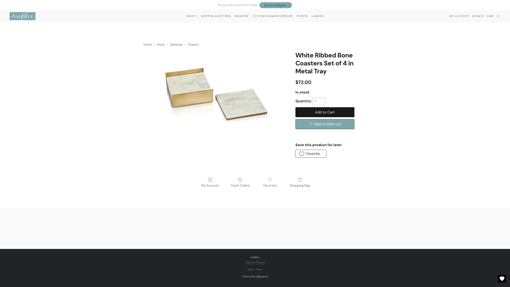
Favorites (270, 185)
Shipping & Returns (216, 16)
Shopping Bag (300, 185)
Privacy (250, 262)
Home (147, 44)
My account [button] (459, 16)
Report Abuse (255, 269)
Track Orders (240, 185)
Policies (260, 262)
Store (161, 44)
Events (302, 16)
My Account (210, 185)
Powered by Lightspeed (255, 276)
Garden (318, 16)
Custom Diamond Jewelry (273, 16)
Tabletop (176, 44)
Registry (242, 16)
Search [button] (478, 16)
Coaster (193, 44)
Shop (190, 16)
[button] (275, 5)
